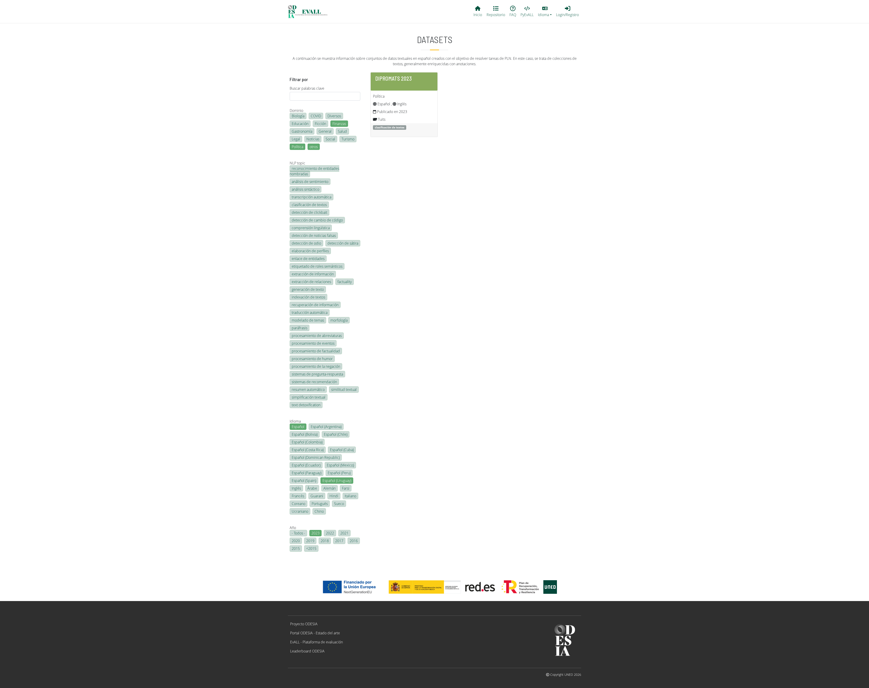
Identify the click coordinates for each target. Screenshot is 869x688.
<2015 (311, 548)
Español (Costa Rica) (308, 449)
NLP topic (297, 163)
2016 (354, 540)
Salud (342, 131)
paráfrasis (299, 327)
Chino (319, 511)
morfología (339, 320)
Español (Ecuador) (306, 465)
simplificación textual (308, 397)
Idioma (295, 421)
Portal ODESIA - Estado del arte (315, 632)
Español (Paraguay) (306, 472)
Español (298, 426)
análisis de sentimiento (310, 181)
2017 (339, 540)
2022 (330, 533)
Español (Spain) (304, 480)
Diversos (334, 115)
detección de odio (306, 243)
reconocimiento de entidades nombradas (314, 171)
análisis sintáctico (305, 189)
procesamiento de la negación (316, 366)
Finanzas (339, 123)
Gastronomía (302, 131)
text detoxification (306, 404)
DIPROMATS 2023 (393, 78)
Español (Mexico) (340, 465)
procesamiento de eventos (313, 343)
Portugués (320, 503)
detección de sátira (342, 243)
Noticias (312, 139)
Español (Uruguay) (336, 480)
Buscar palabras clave (307, 88)
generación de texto (308, 289)
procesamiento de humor (312, 358)
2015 (296, 548)
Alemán (329, 488)
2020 (296, 540)
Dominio (296, 110)
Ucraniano (300, 511)
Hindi (333, 495)
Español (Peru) (339, 472)
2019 (310, 540)
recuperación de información (315, 304)
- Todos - (298, 533)
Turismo (347, 139)
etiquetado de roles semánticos (317, 266)
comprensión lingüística (311, 227)
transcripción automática (311, 197)
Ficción (320, 123)
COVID (316, 115)
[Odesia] (309, 11)
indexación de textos (308, 297)
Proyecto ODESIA (304, 623)
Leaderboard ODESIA (307, 651)
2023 (315, 533)
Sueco (339, 503)
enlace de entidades (308, 258)
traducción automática (309, 312)
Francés (298, 495)
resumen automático (308, 389)
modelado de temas (308, 320)
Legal (296, 139)
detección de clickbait (309, 212)
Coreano (298, 503)
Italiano (350, 495)
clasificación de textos (309, 204)
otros (314, 146)
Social (330, 139)
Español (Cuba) (342, 449)
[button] (545, 11)
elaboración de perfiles (310, 250)
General (325, 131)
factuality (344, 281)
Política (297, 146)
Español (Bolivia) (305, 434)
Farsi (345, 488)
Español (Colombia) (307, 442)
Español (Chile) (335, 434)
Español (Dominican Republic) (316, 457)
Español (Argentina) (326, 426)
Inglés (296, 488)
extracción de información (313, 274)
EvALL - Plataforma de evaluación (316, 642)
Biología (298, 115)
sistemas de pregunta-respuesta (317, 374)
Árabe (312, 488)
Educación (300, 123)
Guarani (316, 495)
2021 (344, 533)
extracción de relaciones (311, 281)
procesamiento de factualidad (316, 351)
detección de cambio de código (317, 220)
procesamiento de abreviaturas (317, 335)
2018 (325, 540)
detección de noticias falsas (314, 235)
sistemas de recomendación (314, 381)
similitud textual (344, 389)
